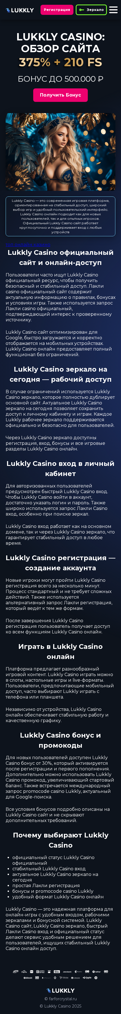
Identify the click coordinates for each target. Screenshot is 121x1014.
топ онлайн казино (28, 244)
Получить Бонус (60, 95)
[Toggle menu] (113, 10)
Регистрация (57, 10)
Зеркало (95, 10)
